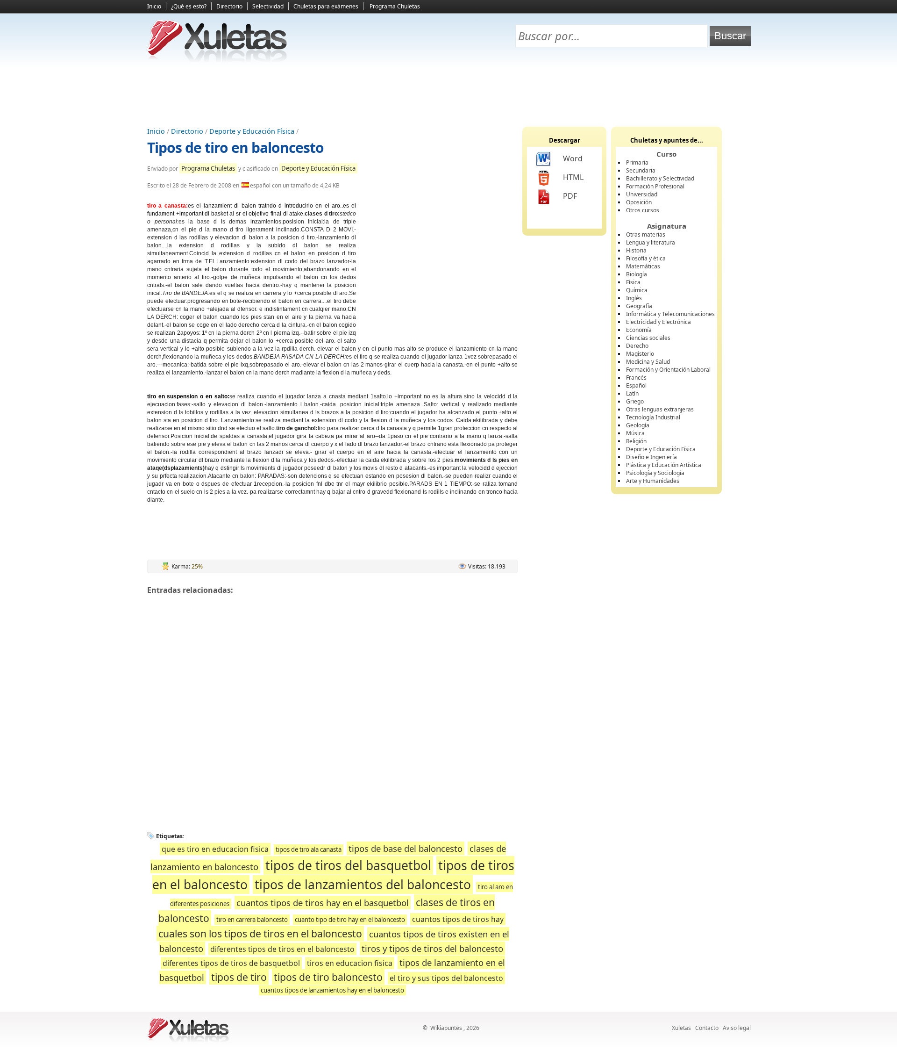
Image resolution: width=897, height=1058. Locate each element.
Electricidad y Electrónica (658, 322)
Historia (636, 250)
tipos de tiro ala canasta (309, 849)
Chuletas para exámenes (325, 6)
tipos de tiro (239, 977)
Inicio (154, 6)
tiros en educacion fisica (349, 963)
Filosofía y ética (646, 258)
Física (633, 282)
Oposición (639, 202)
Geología (637, 425)
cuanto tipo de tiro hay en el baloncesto (350, 919)
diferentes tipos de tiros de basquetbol (231, 963)
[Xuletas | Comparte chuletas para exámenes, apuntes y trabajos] (217, 60)
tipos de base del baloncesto (406, 848)
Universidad (641, 194)
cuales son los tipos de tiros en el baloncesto (260, 933)
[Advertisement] (448, 94)
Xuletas (681, 1028)
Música (635, 433)
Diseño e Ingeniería (651, 457)
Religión (636, 441)
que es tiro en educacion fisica (215, 849)
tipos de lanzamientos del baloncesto (363, 884)
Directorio (229, 6)
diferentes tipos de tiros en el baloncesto (282, 949)
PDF (570, 196)
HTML (573, 177)
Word (573, 158)
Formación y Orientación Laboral (668, 370)
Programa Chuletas (395, 6)
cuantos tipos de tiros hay (458, 919)
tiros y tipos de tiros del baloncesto (432, 948)
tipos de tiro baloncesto (328, 977)
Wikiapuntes (446, 1028)
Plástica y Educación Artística (663, 465)
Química (637, 290)
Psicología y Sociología (655, 473)
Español (636, 385)
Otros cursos (642, 210)
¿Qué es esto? (188, 6)
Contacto (707, 1028)
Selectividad (268, 6)
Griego (635, 401)
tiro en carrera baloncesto (252, 919)
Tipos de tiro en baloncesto (235, 147)
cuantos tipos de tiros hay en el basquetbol (322, 902)
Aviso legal (737, 1028)
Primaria (637, 162)
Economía (639, 330)
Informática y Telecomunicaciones (670, 314)
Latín (632, 393)
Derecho (637, 346)
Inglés (634, 298)
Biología (636, 274)
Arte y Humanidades (652, 481)
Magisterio (640, 354)
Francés (636, 377)
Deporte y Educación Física (251, 131)
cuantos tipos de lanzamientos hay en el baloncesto (332, 990)
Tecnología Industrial (653, 417)
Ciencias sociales (648, 338)
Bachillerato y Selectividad (660, 178)
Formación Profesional (655, 186)
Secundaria (640, 170)
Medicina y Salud (648, 362)
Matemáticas (643, 266)
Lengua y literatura (650, 242)
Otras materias (645, 234)
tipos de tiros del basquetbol (348, 865)
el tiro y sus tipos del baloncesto (446, 978)
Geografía (639, 306)
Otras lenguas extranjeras (660, 409)
